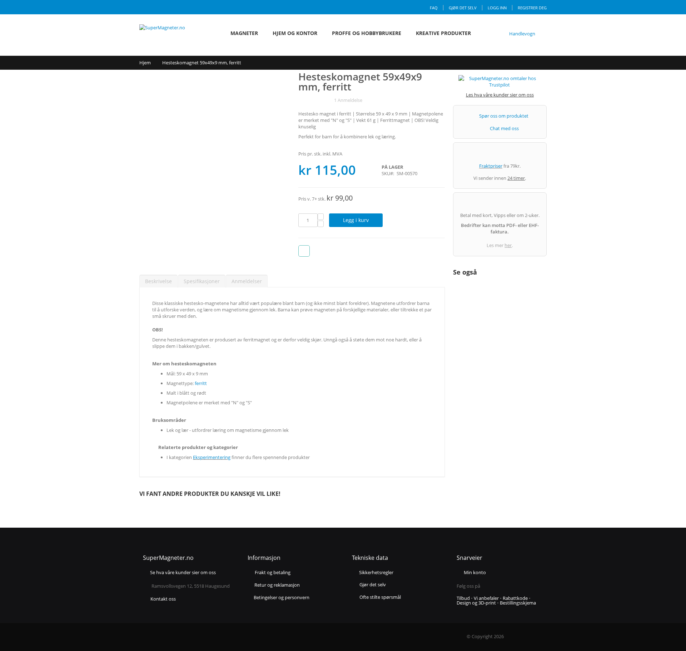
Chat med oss (504, 128)
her (508, 245)
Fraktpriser (490, 166)
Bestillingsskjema (518, 603)
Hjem (145, 62)
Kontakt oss (163, 599)
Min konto (475, 572)
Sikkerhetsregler (376, 572)
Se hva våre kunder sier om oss (183, 573)
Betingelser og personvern (281, 597)
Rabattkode (515, 598)
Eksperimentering (211, 457)
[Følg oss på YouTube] (508, 586)
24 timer (516, 178)
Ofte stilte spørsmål (380, 597)
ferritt (201, 383)
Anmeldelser (247, 281)
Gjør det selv (463, 7)
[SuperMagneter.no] (171, 33)
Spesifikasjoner (202, 281)
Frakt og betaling (272, 573)
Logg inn (497, 7)
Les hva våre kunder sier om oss (500, 95)
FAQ (434, 7)
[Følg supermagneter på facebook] (488, 586)
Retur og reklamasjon (277, 585)
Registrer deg (532, 7)
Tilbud (463, 598)
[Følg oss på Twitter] (501, 586)
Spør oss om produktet (503, 116)
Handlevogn (522, 33)
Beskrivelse (158, 281)
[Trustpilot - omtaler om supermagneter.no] (500, 83)
